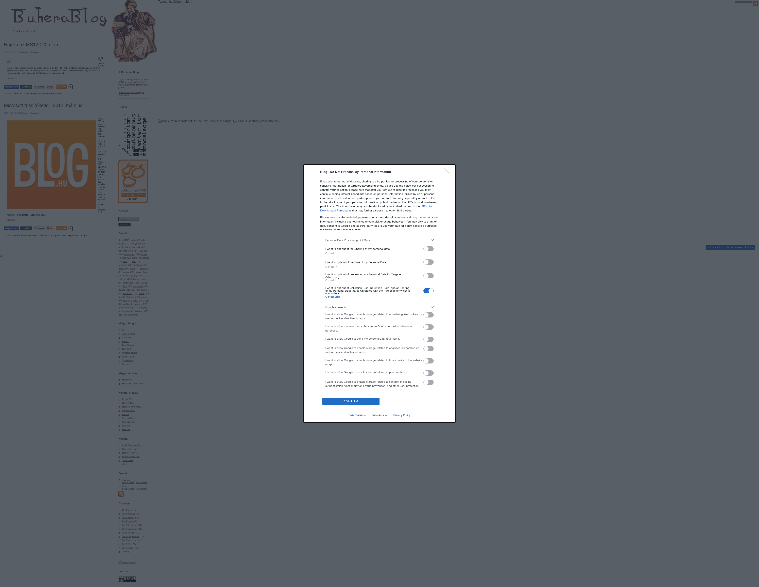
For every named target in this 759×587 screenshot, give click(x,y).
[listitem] (379, 240)
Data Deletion (357, 415)
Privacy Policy (402, 415)
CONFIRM (351, 401)
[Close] (448, 172)
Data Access (379, 415)
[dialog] (379, 293)
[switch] (428, 248)
